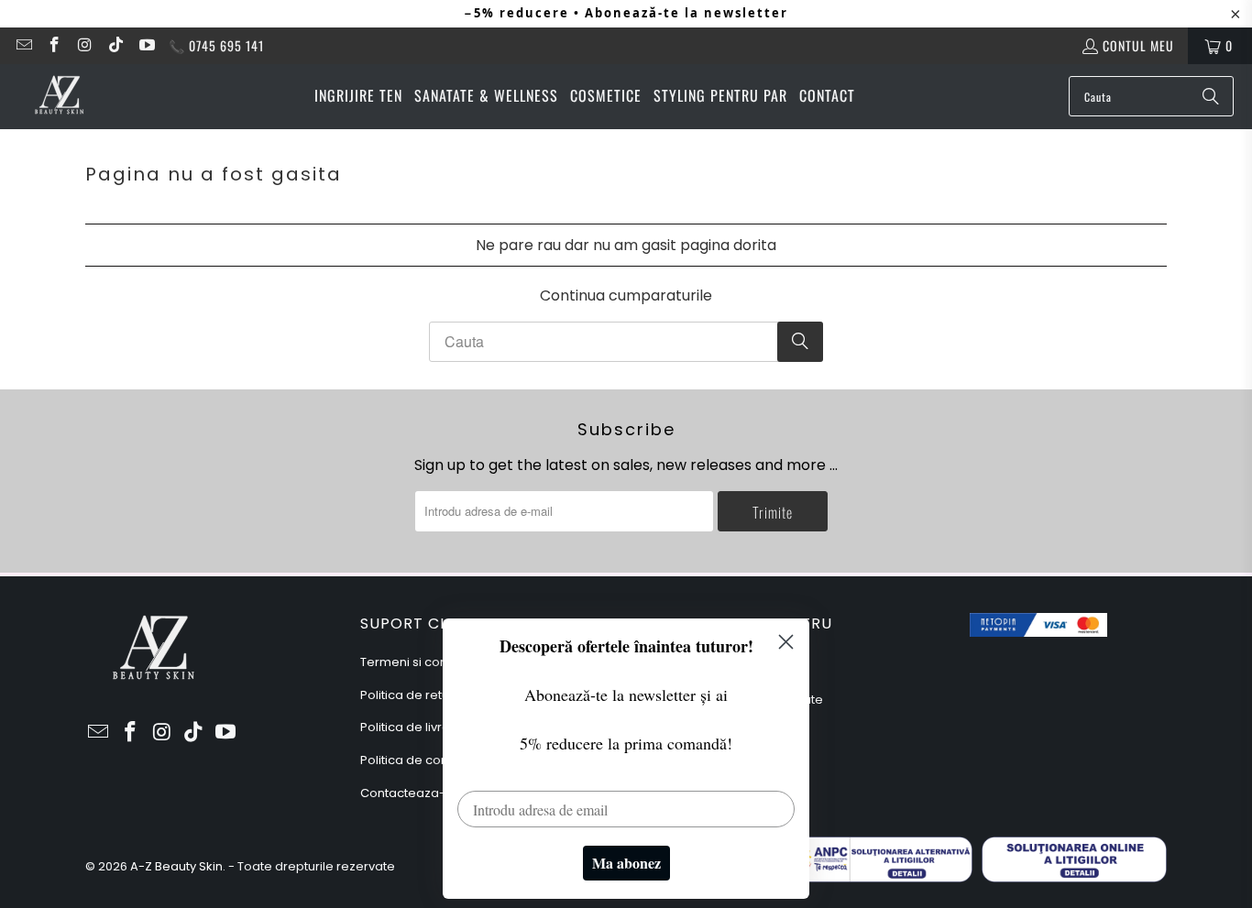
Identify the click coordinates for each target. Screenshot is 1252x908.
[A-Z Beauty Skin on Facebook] (54, 45)
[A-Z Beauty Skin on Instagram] (84, 45)
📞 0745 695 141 (216, 45)
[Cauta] (1211, 96)
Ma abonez (626, 862)
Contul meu (1138, 45)
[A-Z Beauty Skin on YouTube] (146, 45)
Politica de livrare (411, 727)
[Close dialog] (786, 642)
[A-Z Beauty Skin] (59, 96)
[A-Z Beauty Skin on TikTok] (115, 45)
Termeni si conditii (413, 662)
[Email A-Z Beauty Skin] (23, 45)
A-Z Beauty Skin (176, 866)
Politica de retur (407, 695)
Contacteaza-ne (410, 793)
